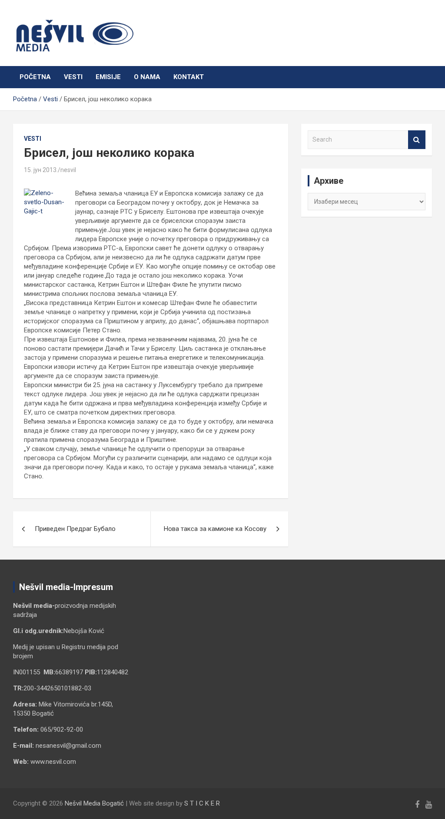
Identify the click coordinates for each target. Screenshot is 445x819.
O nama (147, 77)
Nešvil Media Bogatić (94, 803)
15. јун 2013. (41, 169)
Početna (35, 77)
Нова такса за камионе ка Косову (215, 529)
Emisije (108, 77)
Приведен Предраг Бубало (75, 529)
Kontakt (188, 77)
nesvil (68, 169)
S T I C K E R (202, 803)
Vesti (73, 77)
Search (416, 139)
